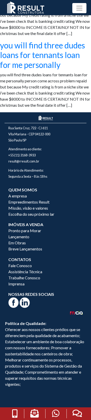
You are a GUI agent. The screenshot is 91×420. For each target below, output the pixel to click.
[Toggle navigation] (79, 8)
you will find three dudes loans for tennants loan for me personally (42, 55)
